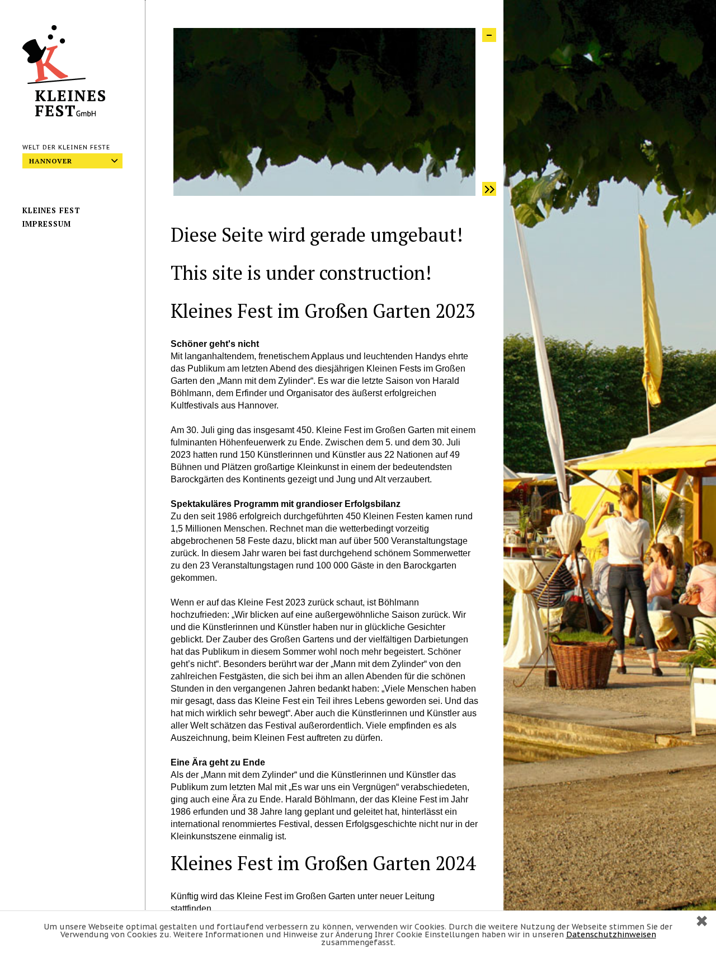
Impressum (46, 224)
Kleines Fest (51, 210)
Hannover (50, 161)
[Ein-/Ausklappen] (489, 35)
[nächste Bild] (489, 189)
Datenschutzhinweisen (611, 934)
